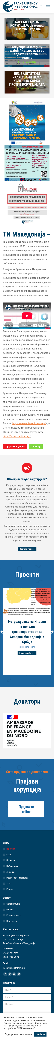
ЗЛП (8, 883)
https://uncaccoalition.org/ (16, 436)
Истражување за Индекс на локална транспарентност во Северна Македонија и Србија (27, 632)
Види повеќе (25, 653)
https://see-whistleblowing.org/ (29, 423)
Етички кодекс (13, 915)
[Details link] (27, 602)
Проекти (10, 860)
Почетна (10, 849)
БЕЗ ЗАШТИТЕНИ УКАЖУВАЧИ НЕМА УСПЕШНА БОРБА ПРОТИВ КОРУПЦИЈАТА (27, 79)
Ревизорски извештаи (17, 878)
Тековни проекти (27, 647)
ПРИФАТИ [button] (40, 1034)
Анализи (10, 872)
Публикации (12, 866)
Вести (21, 33)
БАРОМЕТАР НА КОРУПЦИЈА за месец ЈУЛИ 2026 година (27, 25)
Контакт (10, 889)
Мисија (9, 909)
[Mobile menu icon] (48, 7)
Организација (13, 904)
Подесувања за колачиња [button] (18, 1034)
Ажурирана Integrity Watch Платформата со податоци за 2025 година (27, 52)
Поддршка (11, 921)
